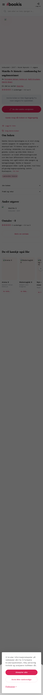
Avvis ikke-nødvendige (21, 679)
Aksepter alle (21, 672)
